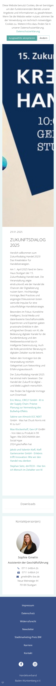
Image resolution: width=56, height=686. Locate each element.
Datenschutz (28, 613)
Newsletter (28, 629)
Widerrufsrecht (28, 621)
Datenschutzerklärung (28, 31)
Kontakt (28, 653)
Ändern (43, 38)
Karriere (28, 645)
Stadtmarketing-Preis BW (28, 637)
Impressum (28, 605)
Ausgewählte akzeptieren (22, 38)
